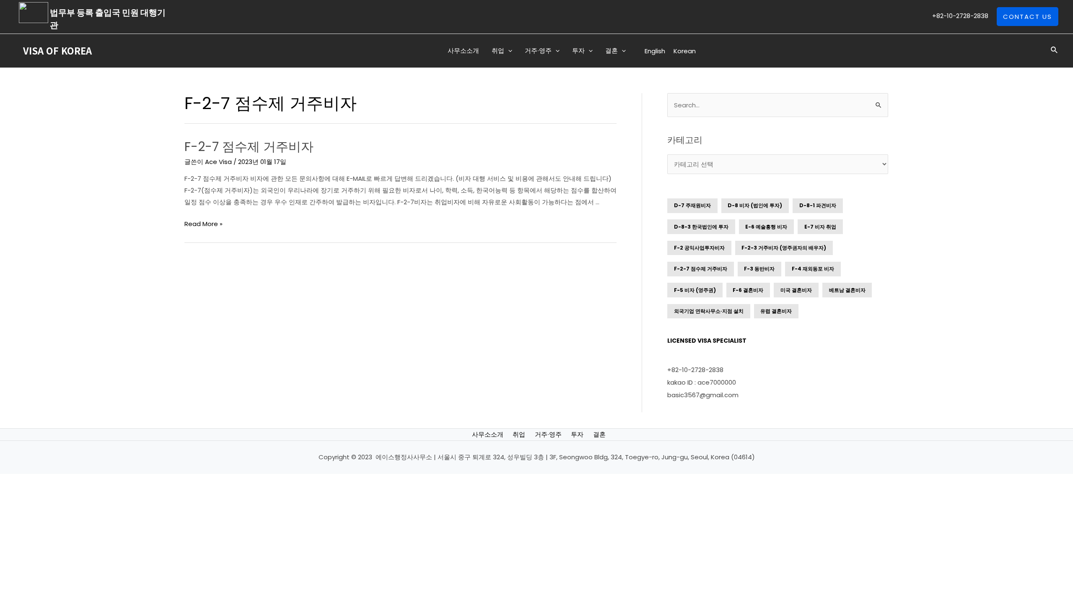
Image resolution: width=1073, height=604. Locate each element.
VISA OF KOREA (57, 50)
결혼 (599, 434)
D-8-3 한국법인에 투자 (701, 226)
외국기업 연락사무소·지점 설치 (709, 311)
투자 (577, 434)
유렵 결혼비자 (776, 311)
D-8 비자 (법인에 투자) (755, 205)
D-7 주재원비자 (692, 205)
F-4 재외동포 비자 (813, 268)
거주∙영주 (548, 434)
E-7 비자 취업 (820, 226)
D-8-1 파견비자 (817, 205)
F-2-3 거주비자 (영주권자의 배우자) (783, 247)
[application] (508, 51)
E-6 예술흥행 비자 (766, 226)
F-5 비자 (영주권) (695, 290)
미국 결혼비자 (796, 290)
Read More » (203, 223)
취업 (519, 434)
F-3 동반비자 (759, 268)
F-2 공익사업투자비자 (699, 247)
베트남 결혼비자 (847, 290)
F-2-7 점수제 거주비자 (249, 147)
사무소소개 (487, 434)
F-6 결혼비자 (748, 290)
